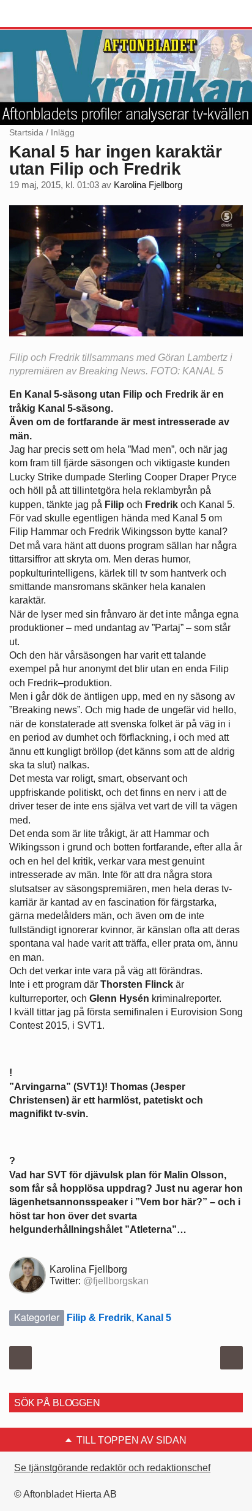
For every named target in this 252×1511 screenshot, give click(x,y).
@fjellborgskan (116, 1281)
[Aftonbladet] (55, 14)
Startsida (26, 132)
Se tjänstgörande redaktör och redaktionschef (112, 1468)
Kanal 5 (153, 1317)
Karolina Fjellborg (148, 185)
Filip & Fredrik (99, 1317)
